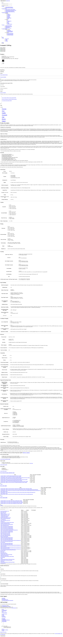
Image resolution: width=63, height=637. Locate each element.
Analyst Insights (4, 621)
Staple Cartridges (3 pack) (4, 493)
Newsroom (3, 618)
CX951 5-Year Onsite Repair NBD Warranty (6, 538)
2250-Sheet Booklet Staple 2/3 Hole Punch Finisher (7, 559)
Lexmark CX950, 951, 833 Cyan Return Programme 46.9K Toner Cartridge (10, 476)
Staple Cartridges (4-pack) (4, 491)
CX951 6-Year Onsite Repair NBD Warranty (6, 541)
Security (8, 21)
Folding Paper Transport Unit (4, 555)
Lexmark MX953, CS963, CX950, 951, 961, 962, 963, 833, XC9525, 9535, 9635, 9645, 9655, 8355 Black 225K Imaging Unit (17, 492)
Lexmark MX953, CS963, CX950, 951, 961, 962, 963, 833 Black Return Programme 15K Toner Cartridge (15, 477)
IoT (7, 20)
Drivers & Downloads (10, 33)
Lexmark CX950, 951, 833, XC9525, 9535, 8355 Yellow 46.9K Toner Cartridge (11, 501)
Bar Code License (2, 550)
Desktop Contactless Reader (4, 536)
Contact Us (3, 616)
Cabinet (1, 558)
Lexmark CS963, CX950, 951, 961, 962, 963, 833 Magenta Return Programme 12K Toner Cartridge (14, 481)
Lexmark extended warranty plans (10, 11)
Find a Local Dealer (3, 92)
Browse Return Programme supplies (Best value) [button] (7, 472)
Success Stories (4, 620)
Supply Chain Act (4, 612)
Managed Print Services (8, 26)
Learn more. (31, 463)
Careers (3, 615)
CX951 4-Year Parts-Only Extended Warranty (6, 524)
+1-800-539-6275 (4, 605)
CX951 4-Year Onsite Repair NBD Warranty (6, 539)
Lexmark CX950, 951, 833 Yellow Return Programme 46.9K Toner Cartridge (11, 478)
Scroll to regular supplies (3, 464)
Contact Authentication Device (4, 525)
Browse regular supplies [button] (3, 497)
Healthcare (8, 15)
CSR (2, 611)
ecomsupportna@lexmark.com (6, 606)
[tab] (32, 109)
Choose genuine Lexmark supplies (10, 9)
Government (9, 14)
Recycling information (5, 599)
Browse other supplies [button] (3, 485)
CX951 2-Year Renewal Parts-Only (5, 533)
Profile (6, 39)
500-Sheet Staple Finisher (3, 553)
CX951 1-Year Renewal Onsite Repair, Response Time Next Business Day (10, 540)
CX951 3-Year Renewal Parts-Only (5, 520)
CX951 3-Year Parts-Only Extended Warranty (6, 526)
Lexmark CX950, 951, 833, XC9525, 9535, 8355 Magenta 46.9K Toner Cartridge (11, 502)
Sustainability (4, 619)
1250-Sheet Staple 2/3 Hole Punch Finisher (6, 554)
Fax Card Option (2, 542)
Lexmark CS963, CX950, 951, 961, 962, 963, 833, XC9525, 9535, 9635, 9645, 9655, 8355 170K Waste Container (16, 488)
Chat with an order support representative (7, 600)
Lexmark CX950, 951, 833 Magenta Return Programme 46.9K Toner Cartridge (11, 480)
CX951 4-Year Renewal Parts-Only (5, 518)
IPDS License (2, 551)
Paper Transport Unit (3, 552)
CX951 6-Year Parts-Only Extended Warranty (6, 527)
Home (3, 42)
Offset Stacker (2, 561)
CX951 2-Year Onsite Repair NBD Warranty (6, 544)
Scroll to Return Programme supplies (5, 459)
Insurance (8, 16)
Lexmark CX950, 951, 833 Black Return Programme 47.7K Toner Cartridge (10, 475)
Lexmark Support (13, 607)
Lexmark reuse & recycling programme (10, 10)
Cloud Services (7, 27)
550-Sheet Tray (2, 521)
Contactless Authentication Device (5, 523)
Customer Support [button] (4, 28)
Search (3, 5)
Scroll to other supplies (3, 471)
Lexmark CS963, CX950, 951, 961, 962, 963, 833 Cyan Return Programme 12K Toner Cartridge (13, 482)
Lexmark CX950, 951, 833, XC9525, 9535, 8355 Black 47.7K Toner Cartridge (11, 503)
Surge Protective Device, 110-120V (5, 532)
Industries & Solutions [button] (5, 12)
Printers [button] (3, 6)
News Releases (4, 610)
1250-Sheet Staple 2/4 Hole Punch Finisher (6, 560)
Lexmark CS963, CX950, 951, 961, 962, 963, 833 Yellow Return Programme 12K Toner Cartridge (13, 479)
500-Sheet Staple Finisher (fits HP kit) (5, 517)
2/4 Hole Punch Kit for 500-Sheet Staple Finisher (7, 556)
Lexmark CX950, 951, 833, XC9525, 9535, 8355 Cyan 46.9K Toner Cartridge (11, 500)
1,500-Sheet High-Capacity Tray (4, 515)
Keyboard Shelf (2, 557)
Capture (8, 23)
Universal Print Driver (10, 34)
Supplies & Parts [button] (4, 8)
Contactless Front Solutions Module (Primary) (6, 537)
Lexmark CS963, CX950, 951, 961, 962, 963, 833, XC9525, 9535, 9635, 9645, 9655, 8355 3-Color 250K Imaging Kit (16, 494)
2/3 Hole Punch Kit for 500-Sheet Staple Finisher (7, 522)
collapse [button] (1, 484)
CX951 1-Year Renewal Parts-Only (5, 534)
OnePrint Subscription (8, 25)
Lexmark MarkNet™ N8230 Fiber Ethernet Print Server (8, 549)
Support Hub (9, 30)
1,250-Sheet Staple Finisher (4, 516)
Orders (6, 40)
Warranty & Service (10, 31)
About (3, 614)
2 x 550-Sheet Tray (3, 519)
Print (7, 22)
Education (8, 17)
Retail (8, 18)
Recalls (3, 630)
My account (7, 38)
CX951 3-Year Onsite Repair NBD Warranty (6, 543)
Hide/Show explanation (26, 452)
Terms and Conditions (5, 629)
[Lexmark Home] (7, 0)
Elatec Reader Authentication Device (5, 535)
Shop (2, 37)
